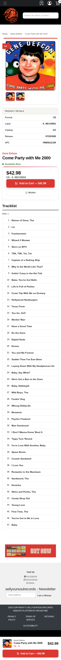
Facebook (31, 577)
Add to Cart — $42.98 (32, 183)
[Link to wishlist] (41, 3)
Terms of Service (30, 618)
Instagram (31, 580)
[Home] (10, 15)
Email (31, 583)
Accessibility (30, 626)
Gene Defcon (16, 34)
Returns (49, 616)
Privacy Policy (12, 618)
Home (5, 34)
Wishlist (32, 192)
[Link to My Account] (49, 3)
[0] (58, 3)
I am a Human (44, 595)
